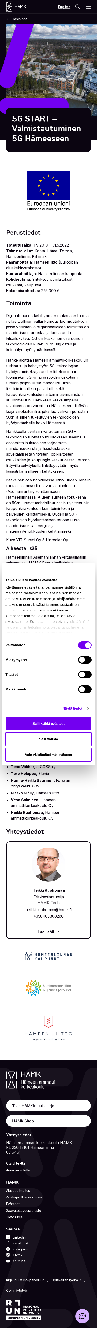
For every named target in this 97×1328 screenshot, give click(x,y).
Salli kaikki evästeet (48, 724)
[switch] (85, 660)
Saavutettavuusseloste (23, 1210)
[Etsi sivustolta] (78, 7)
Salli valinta (48, 739)
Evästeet (13, 1204)
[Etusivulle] (21, 7)
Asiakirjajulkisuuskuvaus (24, 1197)
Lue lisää (46, 931)
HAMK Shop (23, 1120)
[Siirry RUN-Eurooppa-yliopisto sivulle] (23, 1310)
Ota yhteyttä (15, 1163)
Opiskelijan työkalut (66, 1280)
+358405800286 (48, 916)
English (64, 7)
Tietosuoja (14, 1217)
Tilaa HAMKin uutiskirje (33, 1105)
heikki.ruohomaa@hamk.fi (48, 909)
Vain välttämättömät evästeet (48, 755)
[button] (82, 1316)
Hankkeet (19, 19)
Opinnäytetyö (16, 1290)
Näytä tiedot (72, 708)
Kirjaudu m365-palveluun (25, 1280)
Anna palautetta (18, 1170)
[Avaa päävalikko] (88, 7)
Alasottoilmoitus (18, 1190)
